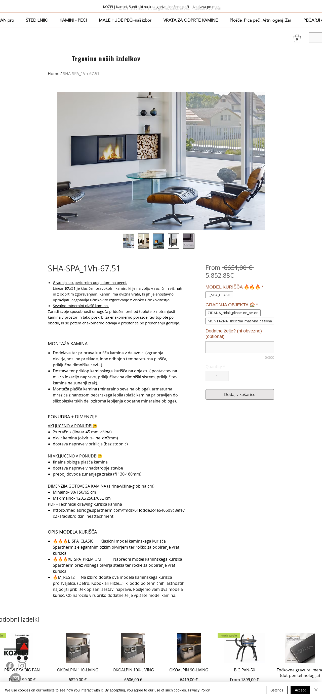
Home (53, 73)
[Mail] (15, 678)
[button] (37, 20)
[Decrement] (209, 376)
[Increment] (224, 376)
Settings (276, 689)
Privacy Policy (199, 689)
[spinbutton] (217, 376)
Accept (300, 689)
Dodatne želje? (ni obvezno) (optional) (234, 333)
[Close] (316, 690)
